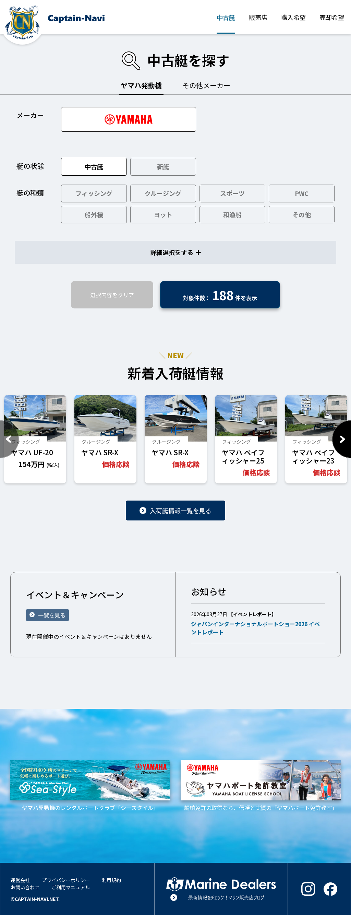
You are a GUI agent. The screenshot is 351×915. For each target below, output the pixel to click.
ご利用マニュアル (70, 887)
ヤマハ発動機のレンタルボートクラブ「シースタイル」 (90, 807)
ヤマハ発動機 (141, 85)
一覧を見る (51, 615)
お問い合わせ (25, 887)
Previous (9, 439)
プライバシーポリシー (66, 880)
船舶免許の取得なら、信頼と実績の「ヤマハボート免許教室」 (261, 807)
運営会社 (20, 880)
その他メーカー (206, 85)
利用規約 (111, 880)
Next (341, 439)
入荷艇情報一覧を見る (180, 510)
